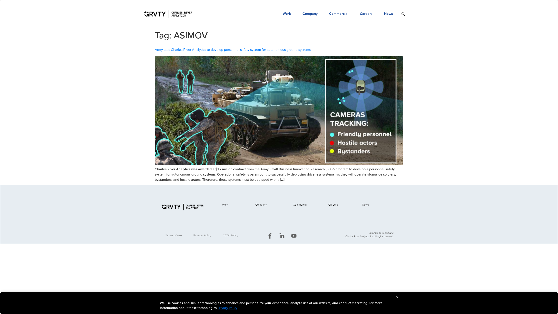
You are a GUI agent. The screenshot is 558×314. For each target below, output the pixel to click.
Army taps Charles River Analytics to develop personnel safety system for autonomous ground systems (233, 49)
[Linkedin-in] (281, 235)
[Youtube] (293, 235)
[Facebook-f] (269, 235)
